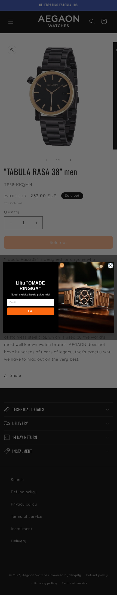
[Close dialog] (110, 265)
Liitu (30, 311)
